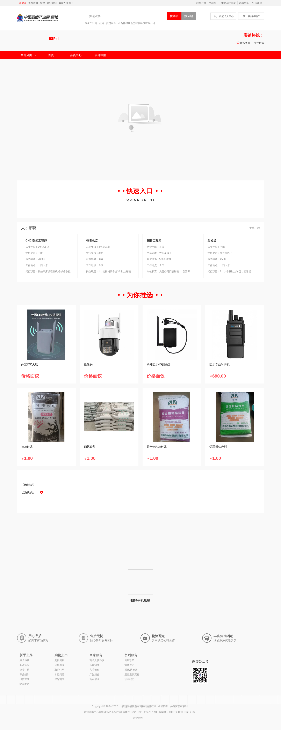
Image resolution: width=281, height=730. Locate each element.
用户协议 (24, 660)
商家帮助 (94, 679)
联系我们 (129, 679)
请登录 (23, 3)
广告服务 (94, 674)
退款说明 (129, 665)
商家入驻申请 (228, 3)
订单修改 (59, 665)
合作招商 (94, 665)
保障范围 (59, 679)
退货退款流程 (131, 674)
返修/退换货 (130, 669)
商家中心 (244, 3)
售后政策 (129, 660)
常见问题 (59, 674)
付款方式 (24, 679)
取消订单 (59, 669)
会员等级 (24, 665)
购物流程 (59, 660)
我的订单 (201, 3)
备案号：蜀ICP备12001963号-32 (177, 712)
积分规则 (24, 674)
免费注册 (33, 3)
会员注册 (24, 669)
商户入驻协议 (96, 660)
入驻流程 (94, 669)
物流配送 (24, 684)
